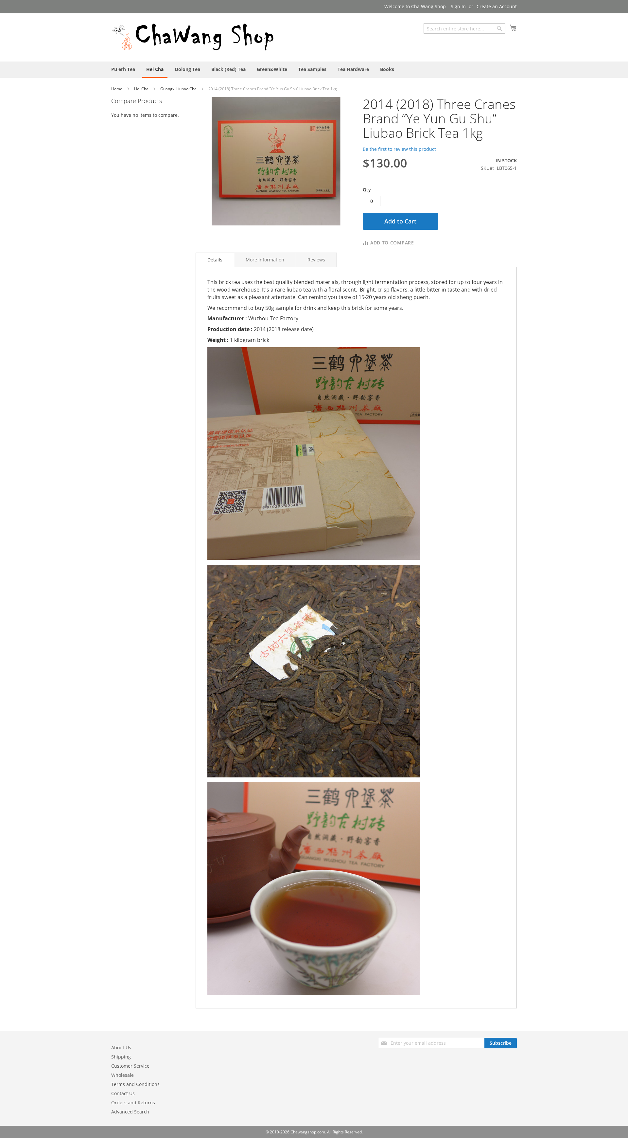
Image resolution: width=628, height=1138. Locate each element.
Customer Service (130, 1066)
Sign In (458, 6)
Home (117, 89)
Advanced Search (130, 1112)
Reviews (316, 260)
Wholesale (122, 1075)
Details (214, 260)
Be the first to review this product (399, 149)
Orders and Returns (133, 1102)
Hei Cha (141, 89)
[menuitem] (123, 69)
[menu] (314, 70)
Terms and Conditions (135, 1084)
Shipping (121, 1057)
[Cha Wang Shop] (193, 37)
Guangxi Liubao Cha (179, 89)
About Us (121, 1047)
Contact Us (123, 1093)
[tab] (215, 260)
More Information (265, 260)
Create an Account (497, 6)
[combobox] (464, 28)
